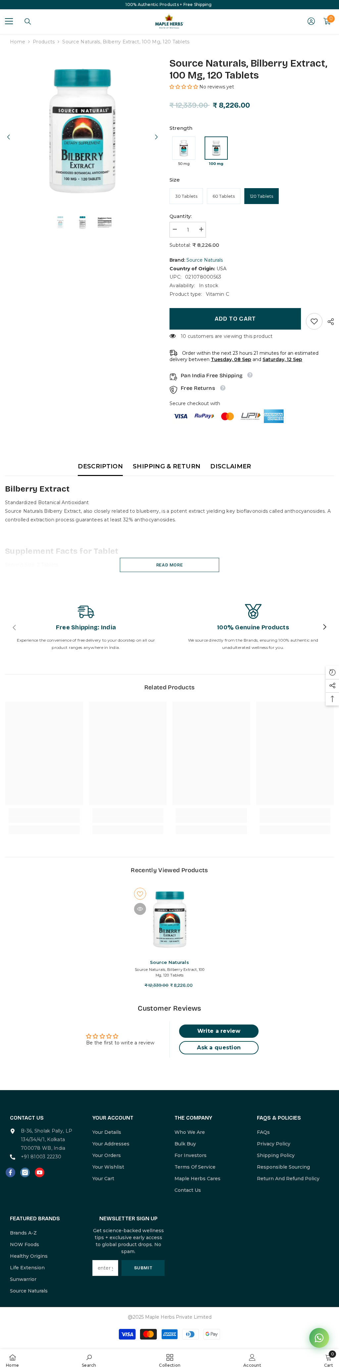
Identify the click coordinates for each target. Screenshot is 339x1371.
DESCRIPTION (100, 466)
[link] (314, 321)
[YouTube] (39, 1172)
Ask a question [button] (219, 1047)
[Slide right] (324, 627)
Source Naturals (204, 260)
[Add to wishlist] (140, 894)
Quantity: (181, 216)
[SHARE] (328, 322)
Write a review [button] (219, 1031)
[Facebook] (10, 1172)
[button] (8, 131)
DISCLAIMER (230, 466)
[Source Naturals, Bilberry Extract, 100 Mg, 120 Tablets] (170, 919)
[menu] (9, 21)
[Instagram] (25, 1172)
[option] (82, 131)
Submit (143, 1267)
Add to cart (235, 318)
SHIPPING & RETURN (166, 466)
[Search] (28, 22)
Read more (169, 564)
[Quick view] (140, 909)
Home (17, 42)
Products (44, 42)
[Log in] (311, 21)
